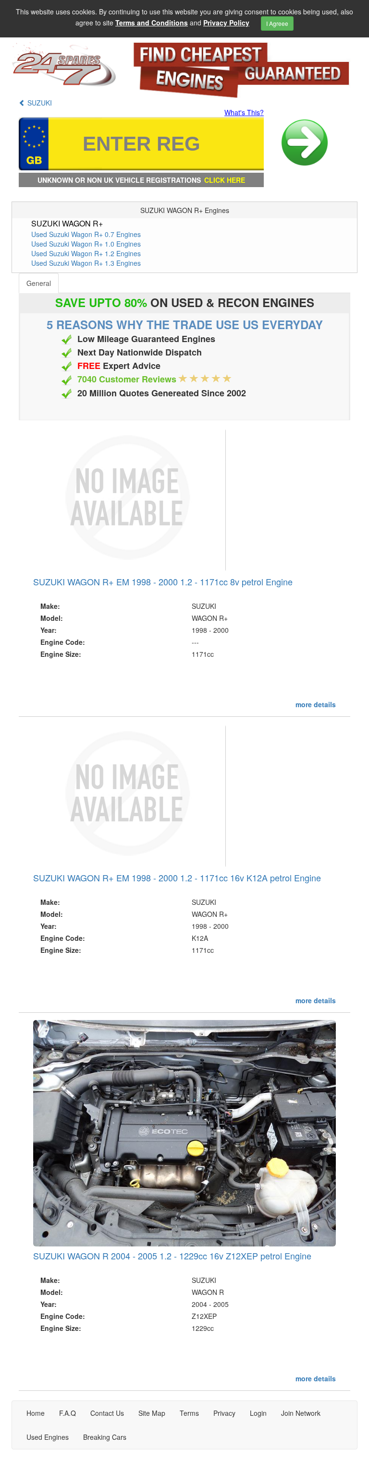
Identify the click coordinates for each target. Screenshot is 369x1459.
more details (315, 704)
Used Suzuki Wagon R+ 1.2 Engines (86, 253)
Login (258, 1413)
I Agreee (277, 23)
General (38, 283)
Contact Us (107, 1413)
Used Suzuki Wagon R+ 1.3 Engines (86, 263)
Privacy (224, 1413)
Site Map (151, 1413)
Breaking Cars (104, 1437)
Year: (48, 630)
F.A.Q (67, 1413)
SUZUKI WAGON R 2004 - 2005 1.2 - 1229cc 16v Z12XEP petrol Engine (172, 1255)
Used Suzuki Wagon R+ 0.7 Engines (86, 234)
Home (35, 1413)
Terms (189, 1413)
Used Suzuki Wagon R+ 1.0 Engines (86, 244)
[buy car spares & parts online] (64, 64)
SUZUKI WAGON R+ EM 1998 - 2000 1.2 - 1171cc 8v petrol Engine (163, 581)
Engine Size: (60, 654)
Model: (51, 618)
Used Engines (47, 1437)
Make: (50, 606)
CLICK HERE (224, 180)
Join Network (300, 1413)
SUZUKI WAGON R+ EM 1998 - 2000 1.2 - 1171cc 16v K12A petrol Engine (177, 877)
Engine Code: (62, 642)
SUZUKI (38, 102)
